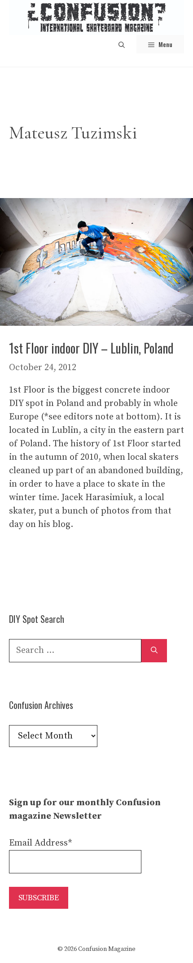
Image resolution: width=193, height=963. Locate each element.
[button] (121, 44)
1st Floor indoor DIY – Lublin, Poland (91, 348)
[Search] (154, 650)
